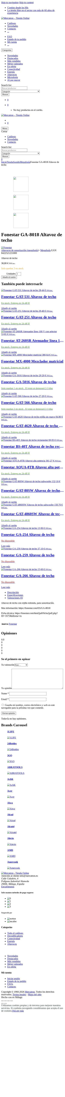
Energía (11, 72)
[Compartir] (8, 1000)
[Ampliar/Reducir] (2, 1000)
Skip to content (26, 2)
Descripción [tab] (13, 592)
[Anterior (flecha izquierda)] (2, 1003)
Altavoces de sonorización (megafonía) (19, 250)
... (8, 31)
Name (5, 693)
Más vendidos (14, 61)
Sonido (16, 162)
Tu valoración (7, 665)
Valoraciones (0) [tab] (15, 598)
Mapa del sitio (34, 994)
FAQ (9, 36)
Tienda (10, 162)
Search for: (6, 85)
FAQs (10, 984)
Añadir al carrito (9, 277)
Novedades (12, 26)
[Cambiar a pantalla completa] (5, 1000)
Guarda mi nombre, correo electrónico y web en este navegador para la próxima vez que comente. (28, 706)
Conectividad (13, 69)
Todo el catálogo (15, 933)
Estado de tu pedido (16, 39)
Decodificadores (15, 936)
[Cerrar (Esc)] (11, 1000)
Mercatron (30, 992)
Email (5, 699)
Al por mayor (13, 80)
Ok (13, 1011)
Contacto (11, 28)
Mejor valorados (15, 63)
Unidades (11, 273)
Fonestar (13, 624)
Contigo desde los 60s (17, 7)
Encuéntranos (7, 886)
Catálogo (11, 23)
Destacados (12, 58)
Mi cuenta (12, 42)
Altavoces (12, 74)
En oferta (11, 66)
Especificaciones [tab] (15, 595)
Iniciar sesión (13, 978)
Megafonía (25, 162)
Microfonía (12, 77)
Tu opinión (6, 688)
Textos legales (19, 994)
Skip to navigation (10, 2)
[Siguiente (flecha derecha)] (5, 1003)
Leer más (5, 546)
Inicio (4, 162)
